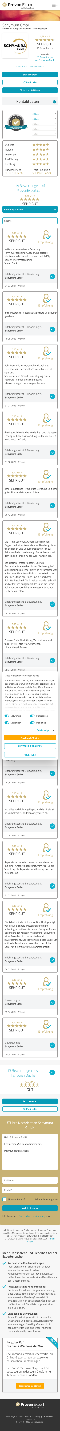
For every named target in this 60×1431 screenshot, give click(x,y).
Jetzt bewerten (30, 74)
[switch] (32, 716)
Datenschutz (48, 1416)
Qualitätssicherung (32, 1416)
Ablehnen (30, 754)
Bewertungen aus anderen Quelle (45, 58)
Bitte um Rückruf (16, 1199)
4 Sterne (35, 119)
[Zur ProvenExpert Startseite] (18, 6)
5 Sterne (35, 114)
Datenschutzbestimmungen (33, 1216)
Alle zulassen (30, 737)
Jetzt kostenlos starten (30, 1385)
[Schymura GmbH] (15, 45)
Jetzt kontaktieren (31, 90)
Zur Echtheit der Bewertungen (30, 66)
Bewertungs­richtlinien (14, 1416)
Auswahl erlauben (30, 746)
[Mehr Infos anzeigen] (16, 122)
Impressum (30, 1419)
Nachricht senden (30, 1208)
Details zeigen (43, 730)
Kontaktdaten (27, 101)
